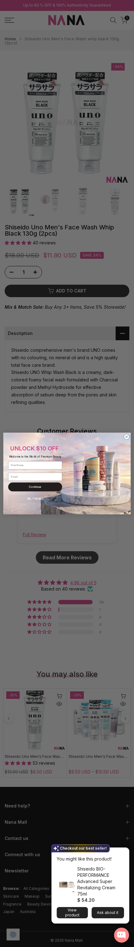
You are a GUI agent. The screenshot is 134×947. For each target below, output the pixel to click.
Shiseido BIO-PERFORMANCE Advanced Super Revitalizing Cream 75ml (96, 881)
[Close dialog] (126, 436)
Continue (35, 486)
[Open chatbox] (121, 935)
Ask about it (107, 912)
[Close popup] (122, 853)
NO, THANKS (35, 498)
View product (72, 912)
